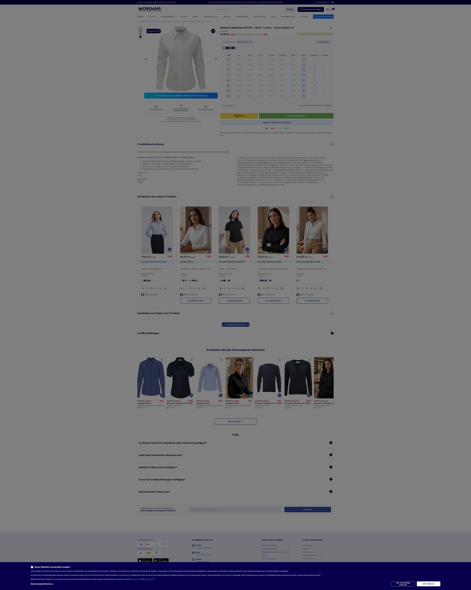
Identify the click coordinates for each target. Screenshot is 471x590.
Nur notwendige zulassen (403, 584)
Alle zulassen (428, 584)
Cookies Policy (135, 579)
